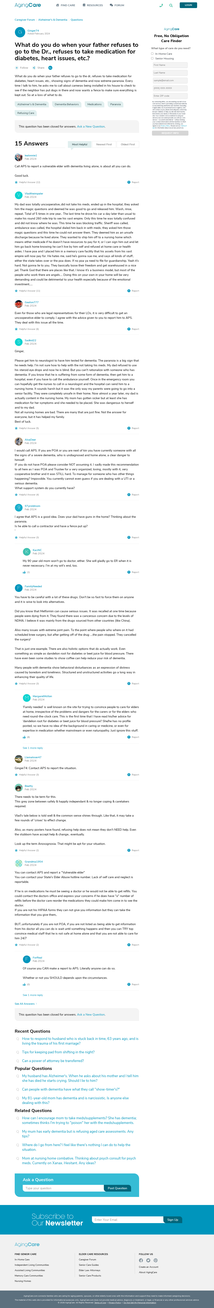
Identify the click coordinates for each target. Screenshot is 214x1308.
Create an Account (148, 1267)
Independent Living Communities (32, 1265)
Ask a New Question (91, 126)
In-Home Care (163, 54)
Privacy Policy (165, 126)
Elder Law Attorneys (89, 1270)
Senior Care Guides (89, 1265)
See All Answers (25, 1004)
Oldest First (128, 144)
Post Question (117, 1188)
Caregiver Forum (87, 1259)
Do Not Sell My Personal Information (140, 1302)
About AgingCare (148, 1272)
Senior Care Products (90, 1275)
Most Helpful (79, 144)
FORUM (119, 5)
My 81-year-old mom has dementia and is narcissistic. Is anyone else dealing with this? (75, 1100)
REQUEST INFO (170, 133)
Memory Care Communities (29, 1275)
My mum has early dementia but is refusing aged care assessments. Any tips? (78, 1134)
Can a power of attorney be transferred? (53, 1061)
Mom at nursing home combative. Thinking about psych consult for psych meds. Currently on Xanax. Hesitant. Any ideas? (79, 1160)
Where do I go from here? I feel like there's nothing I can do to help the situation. (76, 1147)
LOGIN (188, 5)
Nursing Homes (23, 1281)
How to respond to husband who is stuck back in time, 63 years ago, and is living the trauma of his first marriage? (80, 1041)
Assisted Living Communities (30, 1270)
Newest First (104, 144)
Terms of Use (100, 1302)
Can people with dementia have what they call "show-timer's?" (71, 1089)
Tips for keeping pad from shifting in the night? (58, 1052)
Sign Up (172, 1220)
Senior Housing (164, 58)
